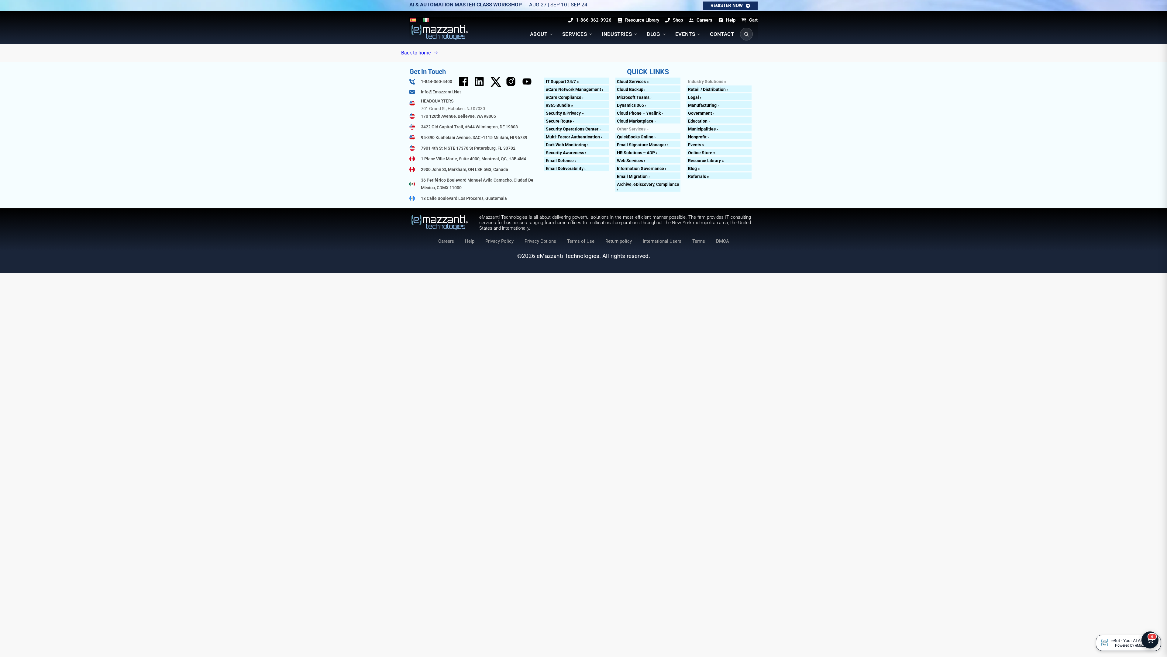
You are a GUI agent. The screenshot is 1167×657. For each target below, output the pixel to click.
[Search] (746, 34)
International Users (662, 241)
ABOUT (538, 34)
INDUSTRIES (617, 34)
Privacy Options (540, 241)
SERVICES (574, 34)
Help (469, 241)
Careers (446, 241)
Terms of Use (580, 241)
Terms (698, 241)
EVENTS (685, 34)
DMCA (722, 241)
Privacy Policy (499, 241)
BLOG (653, 34)
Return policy (618, 241)
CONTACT (722, 34)
